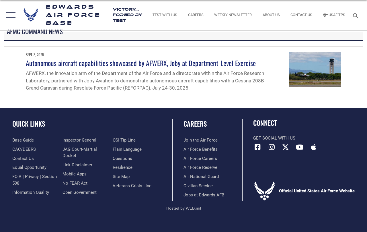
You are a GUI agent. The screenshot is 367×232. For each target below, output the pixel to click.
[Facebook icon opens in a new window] (257, 147)
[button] (9, 15)
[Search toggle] (357, 15)
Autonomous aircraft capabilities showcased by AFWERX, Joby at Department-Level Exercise (141, 63)
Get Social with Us (274, 138)
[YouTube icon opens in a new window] (299, 147)
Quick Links (28, 124)
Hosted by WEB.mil (183, 208)
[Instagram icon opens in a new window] (271, 147)
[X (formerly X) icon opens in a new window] (285, 147)
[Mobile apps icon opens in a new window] (313, 147)
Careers (195, 124)
